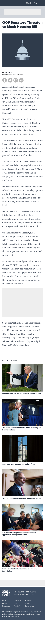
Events (4, 603)
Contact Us (17, 600)
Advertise (28, 600)
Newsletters (6, 606)
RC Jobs (27, 603)
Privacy (16, 603)
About (4, 600)
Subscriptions (29, 606)
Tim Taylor (8, 72)
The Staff (17, 606)
